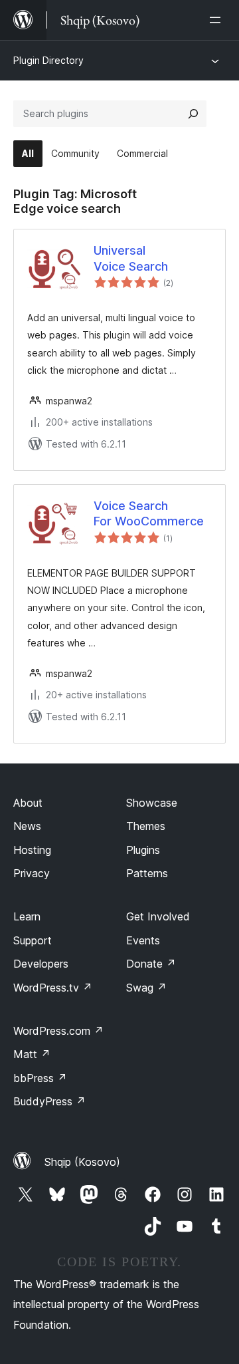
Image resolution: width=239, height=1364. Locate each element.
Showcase (151, 802)
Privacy (31, 873)
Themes (145, 826)
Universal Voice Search (131, 258)
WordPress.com (58, 1030)
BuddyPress (49, 1101)
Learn (26, 916)
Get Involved (158, 916)
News (27, 826)
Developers (40, 963)
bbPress (40, 1078)
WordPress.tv (52, 987)
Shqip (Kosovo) (82, 1161)
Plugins (143, 850)
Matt (31, 1054)
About (27, 802)
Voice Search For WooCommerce (149, 513)
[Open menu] (218, 20)
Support (32, 940)
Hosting (32, 850)
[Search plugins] (193, 113)
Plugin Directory (48, 60)
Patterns (147, 873)
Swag (146, 987)
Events (143, 940)
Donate (151, 963)
